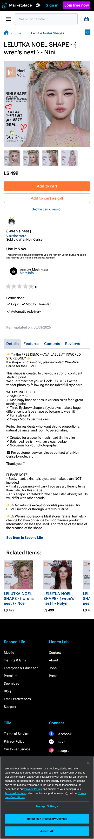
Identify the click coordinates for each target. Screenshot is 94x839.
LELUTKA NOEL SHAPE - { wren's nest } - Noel (19, 598)
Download (12, 683)
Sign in (52, 5)
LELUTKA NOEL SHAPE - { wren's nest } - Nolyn (58, 598)
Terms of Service (16, 734)
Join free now (76, 5)
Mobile (9, 652)
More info (27, 273)
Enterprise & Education (21, 668)
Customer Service (17, 749)
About (53, 660)
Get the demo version (47, 209)
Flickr (60, 742)
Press (53, 676)
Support (10, 707)
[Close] (88, 763)
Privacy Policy (14, 741)
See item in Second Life (24, 537)
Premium (10, 676)
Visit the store (16, 236)
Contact (55, 652)
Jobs (53, 668)
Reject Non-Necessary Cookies (47, 818)
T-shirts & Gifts (15, 660)
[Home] (6, 33)
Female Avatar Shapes (47, 33)
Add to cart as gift (47, 198)
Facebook (64, 734)
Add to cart (47, 186)
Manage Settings (47, 806)
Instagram (64, 751)
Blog (7, 691)
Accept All (47, 831)
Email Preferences (17, 699)
